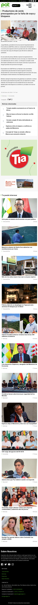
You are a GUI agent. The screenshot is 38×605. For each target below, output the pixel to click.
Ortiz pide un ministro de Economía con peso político (19, 219)
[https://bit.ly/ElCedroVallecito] (19, 183)
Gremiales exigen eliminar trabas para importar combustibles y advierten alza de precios (17, 508)
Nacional (5, 398)
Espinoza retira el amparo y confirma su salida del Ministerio (19, 127)
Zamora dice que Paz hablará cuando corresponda (18, 480)
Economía (11, 96)
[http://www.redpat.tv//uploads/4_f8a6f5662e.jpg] (19, 440)
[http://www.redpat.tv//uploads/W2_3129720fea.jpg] (19, 236)
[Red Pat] (5, 5)
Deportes (4, 576)
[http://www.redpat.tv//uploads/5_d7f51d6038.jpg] (19, 383)
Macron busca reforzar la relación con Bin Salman (19, 115)
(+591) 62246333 (17, 589)
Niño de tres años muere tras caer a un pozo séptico (19, 277)
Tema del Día (6, 221)
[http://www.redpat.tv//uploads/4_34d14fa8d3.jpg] (19, 323)
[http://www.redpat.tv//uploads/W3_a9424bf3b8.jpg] (19, 208)
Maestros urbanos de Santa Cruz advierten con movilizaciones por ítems (17, 248)
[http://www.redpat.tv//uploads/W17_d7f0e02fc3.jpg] (19, 353)
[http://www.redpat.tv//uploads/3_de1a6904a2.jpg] (19, 468)
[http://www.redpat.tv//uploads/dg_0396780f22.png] (19, 294)
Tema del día (5, 571)
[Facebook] (31, 1)
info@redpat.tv (6, 596)
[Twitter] (35, 1)
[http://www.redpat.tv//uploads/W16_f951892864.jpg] (19, 412)
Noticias (4, 96)
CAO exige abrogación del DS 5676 (13, 452)
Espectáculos (5, 578)
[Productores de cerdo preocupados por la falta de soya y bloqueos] (19, 30)
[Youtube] (33, 1)
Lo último (3, 1)
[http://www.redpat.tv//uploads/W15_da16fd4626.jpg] (19, 526)
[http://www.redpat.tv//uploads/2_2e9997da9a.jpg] (19, 496)
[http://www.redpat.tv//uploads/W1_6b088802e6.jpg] (19, 266)
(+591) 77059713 (19, 591)
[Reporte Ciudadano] (29, 6)
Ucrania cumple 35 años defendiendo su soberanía (19, 121)
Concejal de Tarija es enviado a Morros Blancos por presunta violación (18, 133)
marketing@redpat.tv (19, 594)
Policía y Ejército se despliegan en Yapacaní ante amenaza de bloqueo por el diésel (17, 305)
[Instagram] (29, 1)
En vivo (15, 5)
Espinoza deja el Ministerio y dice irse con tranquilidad (19, 423)
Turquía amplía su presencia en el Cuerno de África (20, 109)
